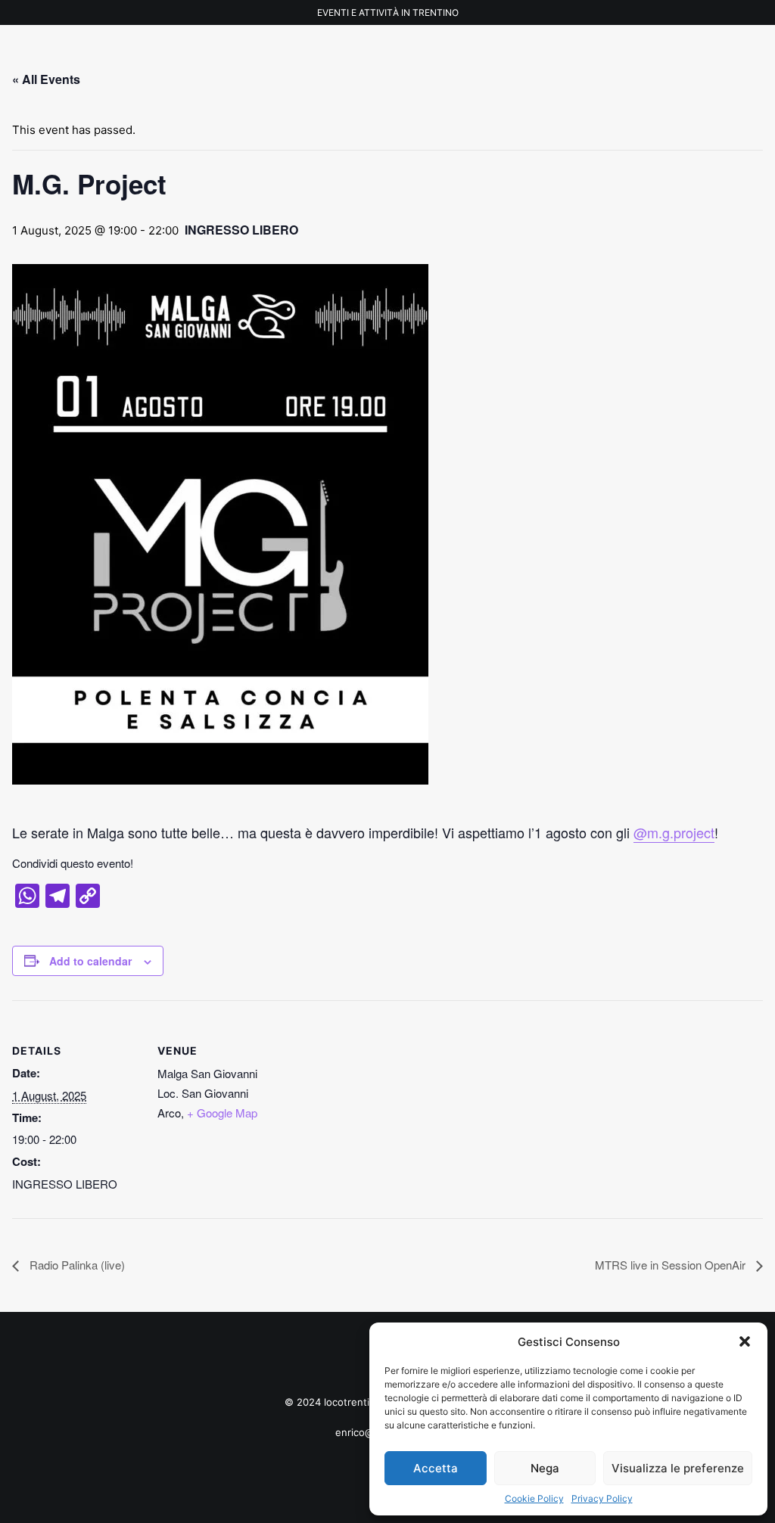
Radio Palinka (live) (75, 1265)
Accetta (435, 1468)
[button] (744, 1341)
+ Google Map (222, 1112)
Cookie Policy (534, 1498)
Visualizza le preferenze (678, 1468)
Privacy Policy (602, 1498)
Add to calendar (90, 960)
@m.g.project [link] (673, 832)
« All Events (46, 79)
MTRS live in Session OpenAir (672, 1265)
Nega (545, 1468)
